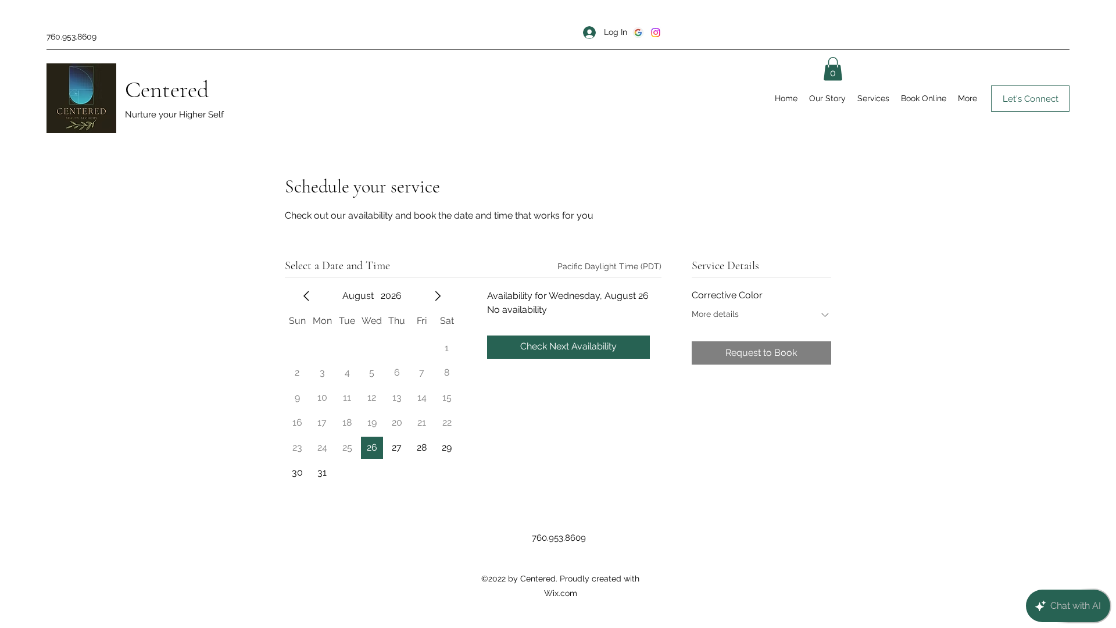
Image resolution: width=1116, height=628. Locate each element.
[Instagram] (655, 32)
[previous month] (306, 296)
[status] (609, 267)
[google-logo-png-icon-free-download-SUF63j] (638, 32)
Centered (167, 90)
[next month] (438, 296)
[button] (833, 69)
